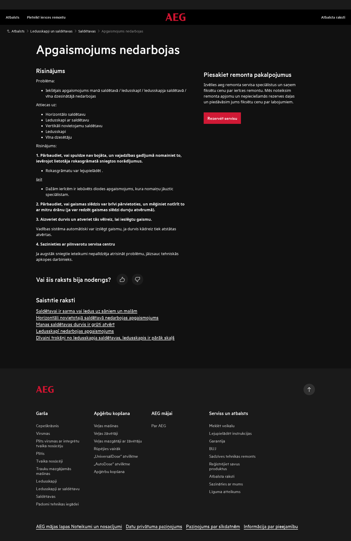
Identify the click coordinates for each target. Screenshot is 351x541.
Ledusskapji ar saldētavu (58, 488)
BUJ (212, 448)
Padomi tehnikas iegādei (57, 503)
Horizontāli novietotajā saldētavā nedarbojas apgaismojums (97, 317)
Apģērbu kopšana (109, 471)
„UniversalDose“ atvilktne (116, 456)
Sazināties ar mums (226, 483)
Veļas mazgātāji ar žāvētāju (118, 440)
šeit (39, 179)
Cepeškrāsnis (47, 425)
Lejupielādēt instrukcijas (230, 433)
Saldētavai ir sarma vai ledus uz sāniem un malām (86, 311)
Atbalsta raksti (221, 476)
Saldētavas (45, 496)
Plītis (40, 453)
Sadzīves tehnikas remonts (232, 456)
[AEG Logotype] (45, 389)
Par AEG (158, 425)
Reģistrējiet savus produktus (224, 466)
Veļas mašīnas (106, 425)
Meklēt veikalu (221, 425)
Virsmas (43, 433)
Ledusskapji (46, 480)
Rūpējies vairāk (107, 448)
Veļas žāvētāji (106, 433)
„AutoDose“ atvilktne (112, 463)
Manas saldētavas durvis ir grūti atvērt (75, 324)
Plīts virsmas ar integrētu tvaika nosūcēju (57, 443)
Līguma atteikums (224, 491)
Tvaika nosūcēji (49, 460)
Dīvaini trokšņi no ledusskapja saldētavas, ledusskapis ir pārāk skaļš (105, 337)
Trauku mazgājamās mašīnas (53, 471)
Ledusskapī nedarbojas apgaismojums (75, 331)
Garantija (217, 440)
